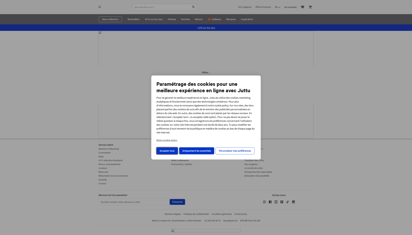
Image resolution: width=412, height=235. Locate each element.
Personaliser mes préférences (235, 151)
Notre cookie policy (166, 140)
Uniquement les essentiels (196, 151)
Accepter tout (167, 151)
